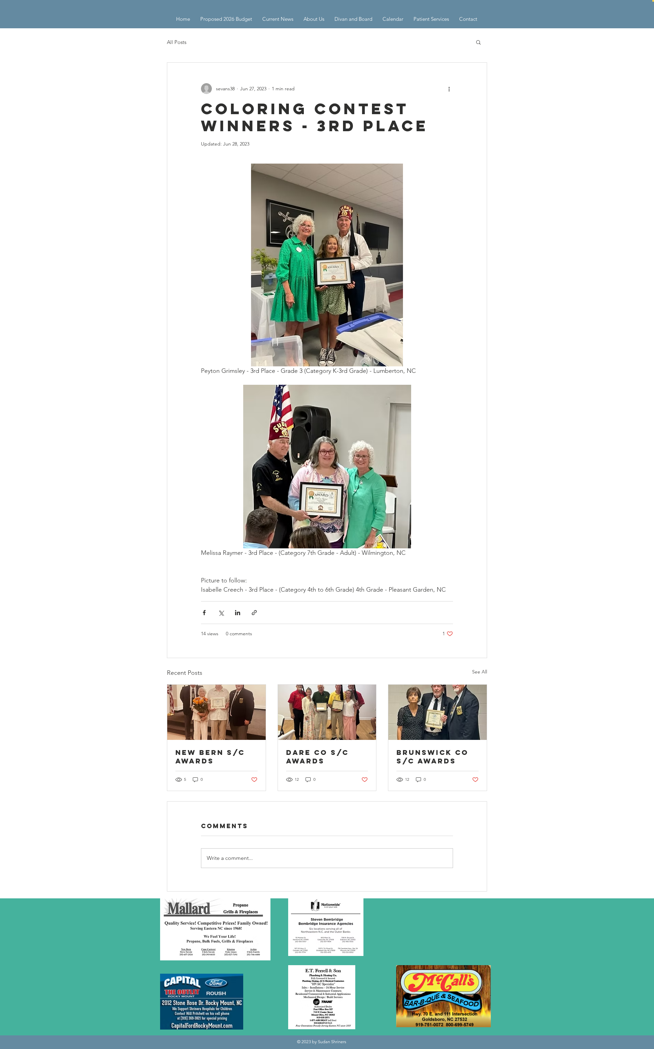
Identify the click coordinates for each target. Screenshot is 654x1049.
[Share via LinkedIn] (237, 612)
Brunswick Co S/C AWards (432, 756)
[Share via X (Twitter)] (221, 612)
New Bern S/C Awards (210, 756)
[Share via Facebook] (204, 612)
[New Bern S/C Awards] (216, 712)
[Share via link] (254, 612)
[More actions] (449, 89)
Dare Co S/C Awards (317, 756)
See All (479, 672)
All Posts (176, 42)
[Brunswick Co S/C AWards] (437, 712)
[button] (653, 1)
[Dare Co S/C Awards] (327, 712)
